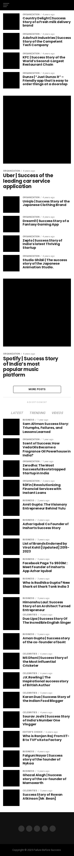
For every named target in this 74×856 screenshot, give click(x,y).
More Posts (37, 389)
